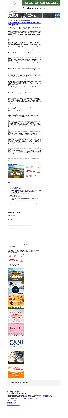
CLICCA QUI (23, 408)
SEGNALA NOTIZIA (13, 11)
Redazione (18, 20)
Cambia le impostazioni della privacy (13, 405)
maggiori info (27, 244)
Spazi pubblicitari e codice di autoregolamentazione (21, 383)
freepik (14, 403)
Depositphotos (15, 402)
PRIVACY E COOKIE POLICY (13, 400)
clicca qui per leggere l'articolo (13, 210)
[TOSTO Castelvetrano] (16, 363)
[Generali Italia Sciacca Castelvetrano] (33, 177)
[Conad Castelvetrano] (16, 377)
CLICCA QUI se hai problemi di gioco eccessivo (30, 398)
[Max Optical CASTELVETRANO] (16, 294)
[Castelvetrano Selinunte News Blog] (34, 10)
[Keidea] (16, 308)
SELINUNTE (11, 12)
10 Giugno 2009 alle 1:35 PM (15, 196)
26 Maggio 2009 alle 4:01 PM (15, 188)
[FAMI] (16, 349)
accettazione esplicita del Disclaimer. (46, 396)
